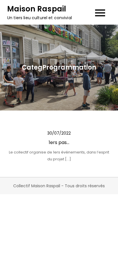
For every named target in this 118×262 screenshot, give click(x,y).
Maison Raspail (36, 9)
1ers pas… (59, 142)
